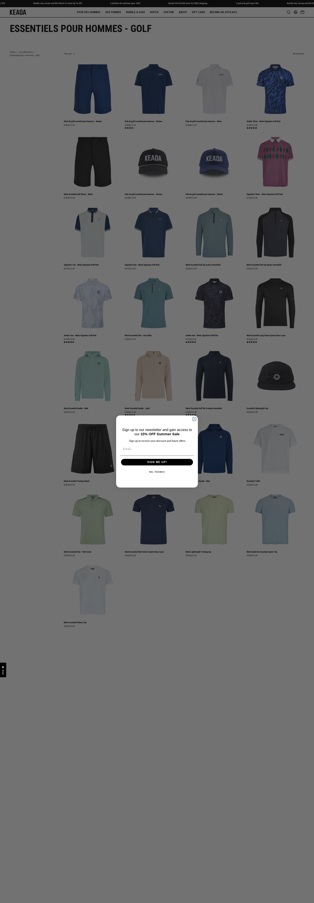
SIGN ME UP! (157, 462)
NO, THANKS (157, 472)
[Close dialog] (194, 419)
